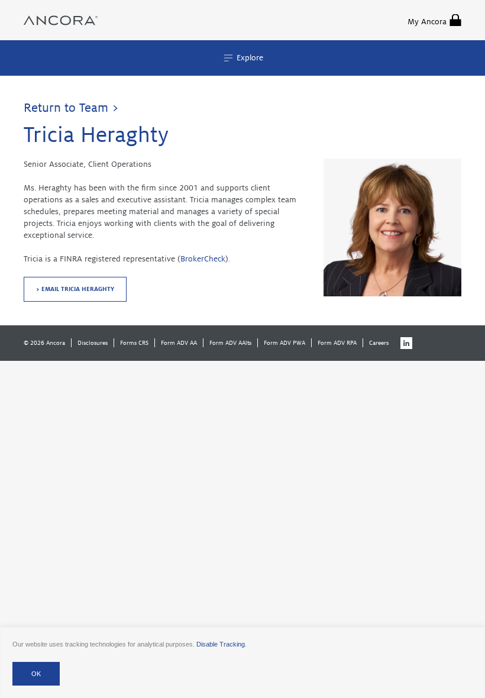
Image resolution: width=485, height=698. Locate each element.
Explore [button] (248, 57)
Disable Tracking (220, 644)
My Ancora (427, 21)
